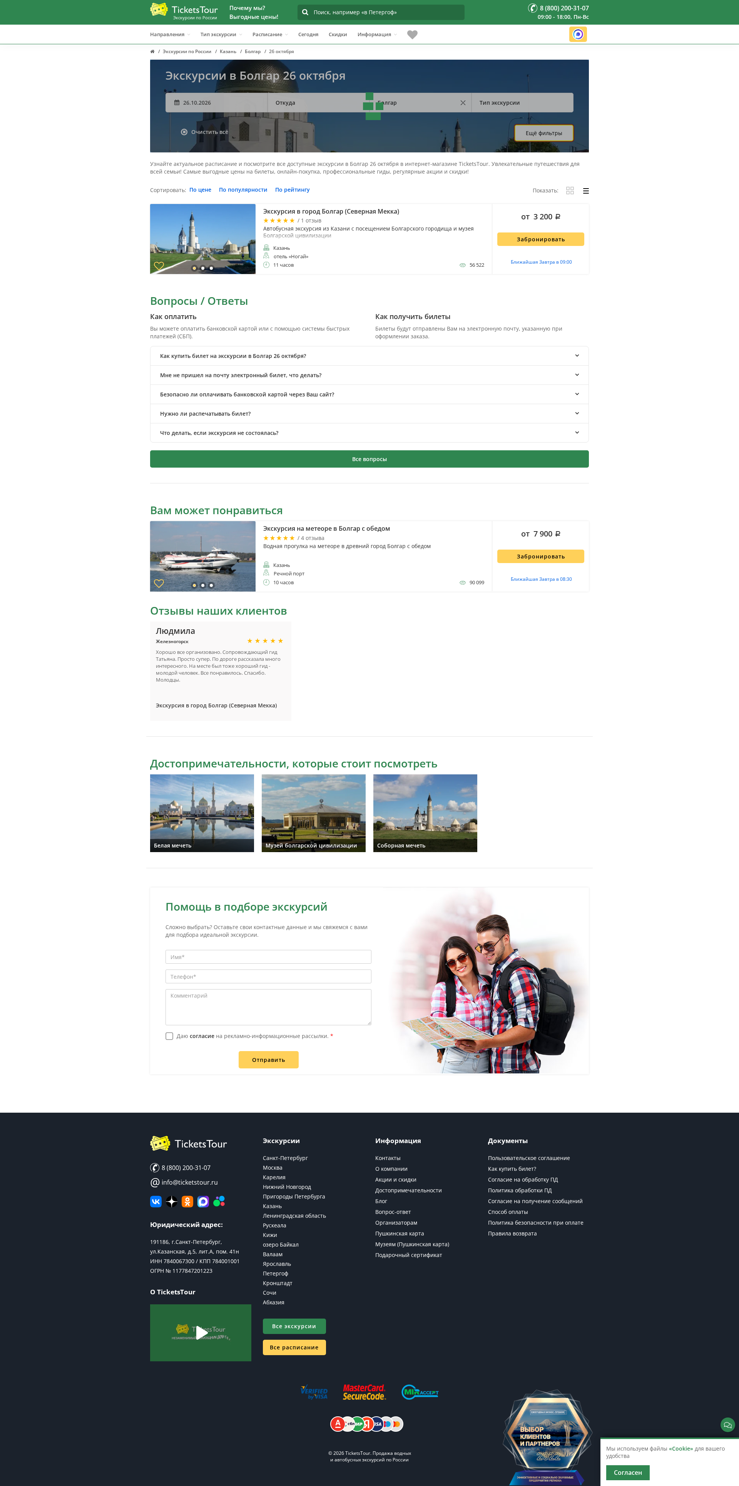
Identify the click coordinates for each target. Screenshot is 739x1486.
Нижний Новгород (287, 1186)
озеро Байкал (281, 1244)
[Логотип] (184, 9)
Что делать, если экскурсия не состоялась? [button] (219, 432)
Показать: (545, 190)
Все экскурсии (294, 1326)
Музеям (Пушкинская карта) (412, 1244)
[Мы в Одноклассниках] (187, 1201)
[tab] (369, 355)
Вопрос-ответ (393, 1211)
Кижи (270, 1235)
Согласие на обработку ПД (523, 1179)
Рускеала (274, 1225)
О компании (391, 1168)
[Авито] (219, 1201)
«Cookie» (681, 1448)
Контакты (388, 1158)
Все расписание (294, 1347)
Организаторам (396, 1222)
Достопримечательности (408, 1190)
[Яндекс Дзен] (171, 1201)
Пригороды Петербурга (294, 1196)
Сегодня (308, 34)
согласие (202, 1036)
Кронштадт (278, 1283)
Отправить (268, 1059)
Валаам (273, 1254)
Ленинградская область (294, 1215)
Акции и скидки (395, 1179)
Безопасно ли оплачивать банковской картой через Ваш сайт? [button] (247, 394)
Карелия (274, 1177)
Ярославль (277, 1263)
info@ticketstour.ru (184, 1182)
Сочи (269, 1292)
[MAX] (203, 1201)
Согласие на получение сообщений (535, 1201)
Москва (273, 1167)
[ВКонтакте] (156, 1201)
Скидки (338, 34)
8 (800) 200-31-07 (185, 1167)
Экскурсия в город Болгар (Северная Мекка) (216, 705)
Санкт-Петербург (285, 1158)
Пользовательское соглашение (529, 1158)
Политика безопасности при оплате (536, 1222)
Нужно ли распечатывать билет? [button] (205, 413)
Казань (272, 1206)
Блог (381, 1201)
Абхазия (273, 1302)
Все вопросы (369, 459)
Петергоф (275, 1273)
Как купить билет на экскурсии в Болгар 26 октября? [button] (233, 355)
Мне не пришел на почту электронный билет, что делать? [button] (240, 375)
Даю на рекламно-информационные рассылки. (255, 1036)
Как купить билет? (512, 1168)
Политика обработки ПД (520, 1190)
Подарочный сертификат (408, 1255)
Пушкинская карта (399, 1233)
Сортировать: (168, 190)
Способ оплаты (508, 1211)
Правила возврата (512, 1233)
